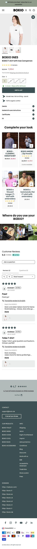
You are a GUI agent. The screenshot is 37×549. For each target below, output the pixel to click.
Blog (21, 449)
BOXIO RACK (6, 442)
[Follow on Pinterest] (15, 522)
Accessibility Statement (24, 465)
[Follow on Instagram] (10, 522)
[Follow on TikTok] (26, 522)
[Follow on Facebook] (5, 522)
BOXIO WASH (6, 431)
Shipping (22, 428)
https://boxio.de (7, 512)
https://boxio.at (7, 501)
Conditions (23, 445)
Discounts (23, 453)
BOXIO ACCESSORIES (9, 445)
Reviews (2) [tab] (6, 270)
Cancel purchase (11, 416)
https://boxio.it (7, 508)
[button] (6, 65)
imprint (22, 438)
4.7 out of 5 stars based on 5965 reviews (18, 391)
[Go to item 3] (18, 50)
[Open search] (4, 277)
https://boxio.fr (7, 490)
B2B (21, 460)
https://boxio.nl (7, 505)
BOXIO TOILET (6, 428)
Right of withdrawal (26, 435)
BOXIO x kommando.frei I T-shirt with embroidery (28, 193)
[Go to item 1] (5, 50)
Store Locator (24, 473)
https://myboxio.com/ (9, 487)
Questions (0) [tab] (23, 270)
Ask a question (9, 262)
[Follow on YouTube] (21, 522)
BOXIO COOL (6, 438)
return (22, 431)
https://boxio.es (7, 494)
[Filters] (9, 277)
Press (21, 476)
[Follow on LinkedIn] (31, 522)
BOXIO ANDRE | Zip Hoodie (27, 152)
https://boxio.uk (7, 498)
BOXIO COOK (6, 435)
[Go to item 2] (11, 50)
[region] (18, 29)
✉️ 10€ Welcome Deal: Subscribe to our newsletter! (18, 3)
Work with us (24, 456)
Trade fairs (23, 469)
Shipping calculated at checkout (19, 73)
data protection (25, 442)
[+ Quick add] (14, 146)
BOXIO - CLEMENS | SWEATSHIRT (10, 153)
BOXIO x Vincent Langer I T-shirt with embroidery (10, 194)
